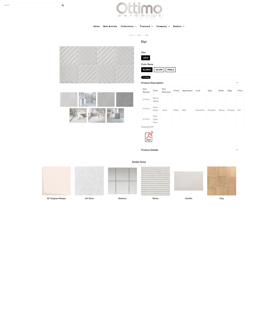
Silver (159, 69)
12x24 (145, 57)
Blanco (147, 69)
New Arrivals (110, 26)
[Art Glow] (89, 180)
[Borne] (155, 180)
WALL (139, 35)
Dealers (177, 26)
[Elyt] (97, 64)
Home (97, 26)
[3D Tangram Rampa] (56, 180)
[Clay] (221, 180)
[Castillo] (188, 180)
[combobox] (34, 5)
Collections (127, 26)
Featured (145, 26)
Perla (170, 69)
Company (161, 26)
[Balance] (122, 180)
